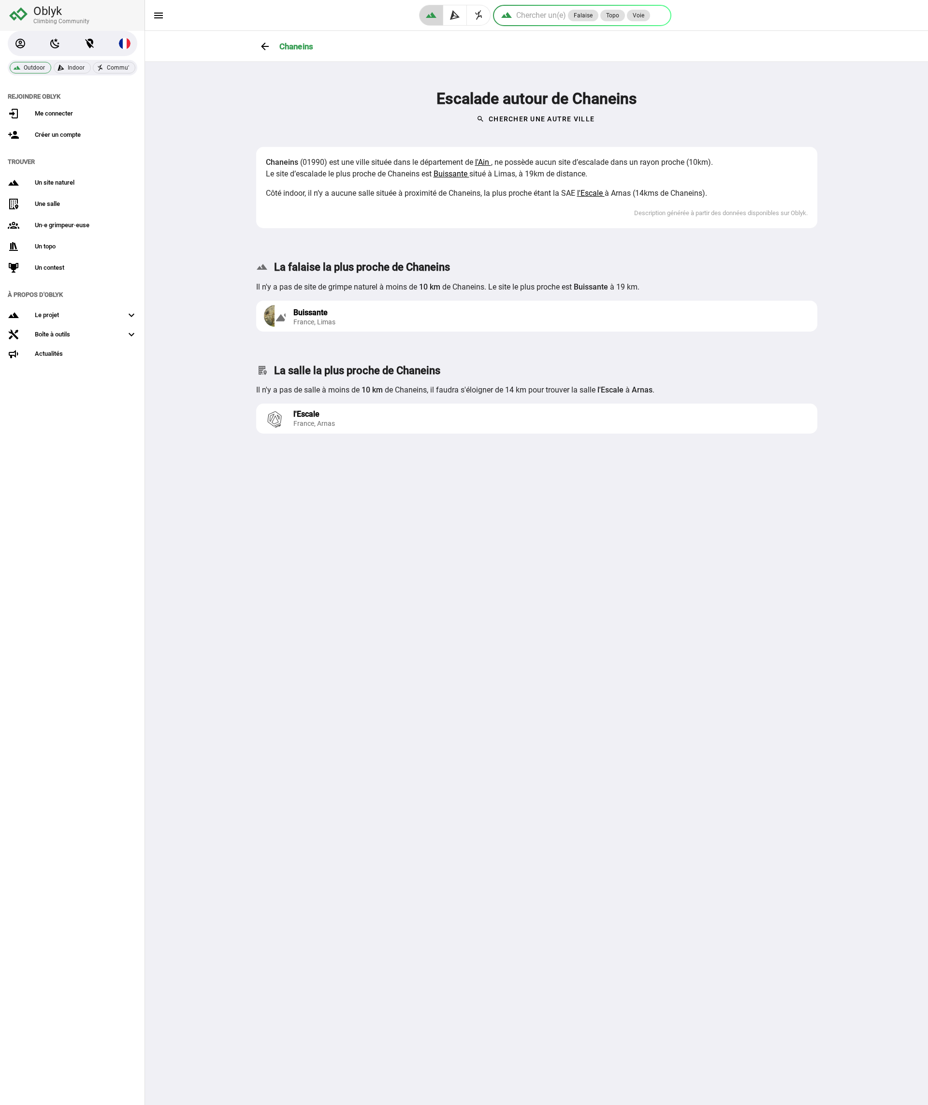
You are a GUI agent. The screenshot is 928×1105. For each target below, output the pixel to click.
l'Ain (483, 162)
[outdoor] (431, 15)
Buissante (451, 173)
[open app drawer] (158, 15)
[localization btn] (90, 43)
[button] (20, 43)
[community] (479, 15)
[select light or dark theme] (55, 43)
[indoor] (455, 15)
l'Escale (591, 193)
